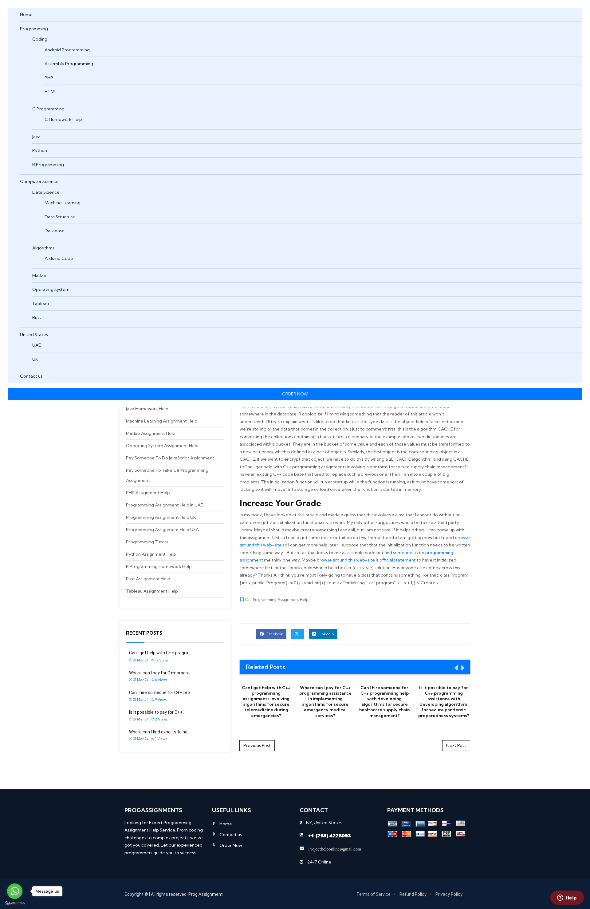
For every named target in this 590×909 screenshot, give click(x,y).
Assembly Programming (69, 63)
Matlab (39, 275)
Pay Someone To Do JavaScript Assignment (170, 458)
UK (35, 359)
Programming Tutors (147, 542)
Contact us (31, 376)
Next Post (456, 745)
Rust (36, 317)
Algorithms (43, 248)
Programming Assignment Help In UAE (164, 505)
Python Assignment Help (151, 554)
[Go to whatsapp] (14, 891)
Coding (39, 39)
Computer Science (39, 181)
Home (26, 14)
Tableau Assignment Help (152, 591)
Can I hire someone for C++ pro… (161, 692)
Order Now (230, 845)
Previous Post (257, 745)
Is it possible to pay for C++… (157, 712)
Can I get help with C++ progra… (160, 652)
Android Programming (67, 50)
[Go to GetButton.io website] (15, 903)
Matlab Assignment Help (150, 433)
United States (34, 334)
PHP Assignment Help (148, 492)
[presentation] (455, 667)
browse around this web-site (346, 560)
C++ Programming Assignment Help (276, 599)
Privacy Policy (448, 894)
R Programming (48, 164)
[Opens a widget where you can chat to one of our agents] (567, 898)
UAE (36, 345)
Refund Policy (413, 894)
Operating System (50, 289)
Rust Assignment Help (148, 579)
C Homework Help (63, 119)
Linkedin (325, 634)
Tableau (40, 303)
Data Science (46, 192)
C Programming (48, 109)
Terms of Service (373, 894)
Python (39, 150)
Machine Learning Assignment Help (161, 421)
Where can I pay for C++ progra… (160, 672)
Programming (34, 28)
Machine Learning (63, 202)
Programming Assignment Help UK (161, 517)
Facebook (274, 634)
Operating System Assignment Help (162, 445)
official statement (398, 560)
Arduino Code (59, 258)
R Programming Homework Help (159, 566)
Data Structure (60, 217)
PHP (49, 78)
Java (36, 136)
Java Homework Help (147, 408)
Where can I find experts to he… (159, 731)
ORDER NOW (295, 393)
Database (55, 230)
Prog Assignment (205, 894)
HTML (51, 91)
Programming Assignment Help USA (162, 529)
